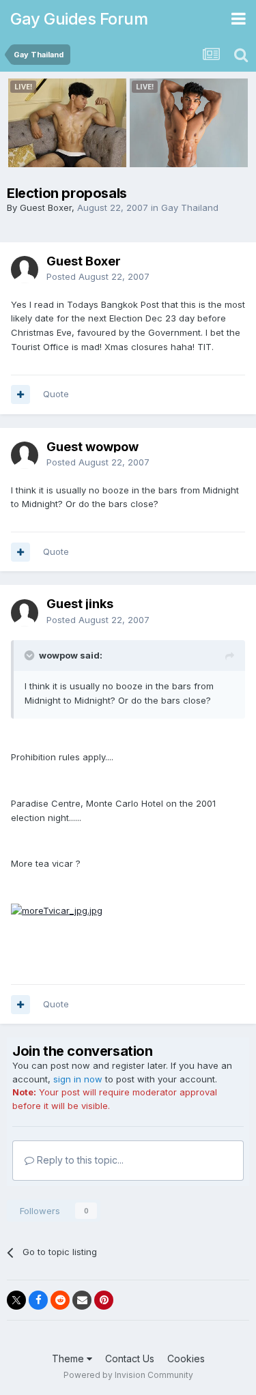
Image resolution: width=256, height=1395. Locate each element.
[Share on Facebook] (38, 1300)
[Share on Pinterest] (103, 1300)
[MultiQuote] (20, 394)
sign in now (77, 1079)
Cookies (186, 1358)
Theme (69, 1358)
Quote (56, 393)
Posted (98, 276)
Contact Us (129, 1358)
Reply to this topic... (79, 1160)
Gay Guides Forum (78, 19)
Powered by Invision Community (128, 1375)
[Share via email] (81, 1300)
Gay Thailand (189, 207)
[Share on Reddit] (60, 1300)
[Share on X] (16, 1300)
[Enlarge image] (56, 909)
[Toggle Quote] (31, 655)
